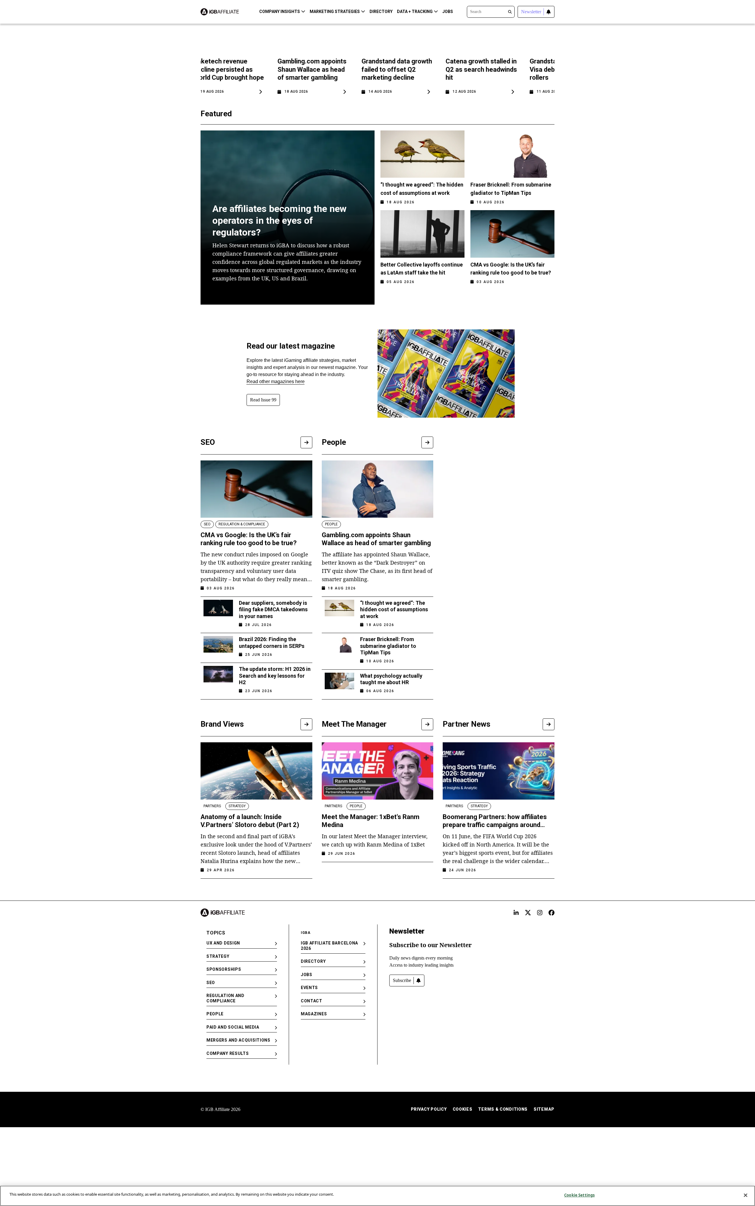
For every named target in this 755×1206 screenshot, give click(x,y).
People (215, 1013)
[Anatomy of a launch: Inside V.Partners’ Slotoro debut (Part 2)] (256, 771)
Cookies (462, 1109)
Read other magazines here (276, 381)
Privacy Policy (429, 1109)
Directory (381, 11)
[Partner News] (548, 724)
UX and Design (223, 943)
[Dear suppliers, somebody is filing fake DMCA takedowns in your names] (218, 612)
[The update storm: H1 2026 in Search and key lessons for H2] (218, 678)
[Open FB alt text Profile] (551, 913)
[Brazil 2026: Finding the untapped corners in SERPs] (218, 645)
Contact (311, 1001)
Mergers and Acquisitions (238, 1040)
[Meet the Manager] (427, 724)
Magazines (314, 1013)
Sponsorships (223, 969)
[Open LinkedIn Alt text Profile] (516, 913)
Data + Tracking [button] (415, 11)
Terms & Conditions (503, 1109)
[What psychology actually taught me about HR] (339, 681)
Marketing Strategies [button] (335, 11)
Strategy (217, 956)
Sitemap (544, 1109)
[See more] (306, 442)
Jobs (447, 11)
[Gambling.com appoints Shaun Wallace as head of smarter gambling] (378, 489)
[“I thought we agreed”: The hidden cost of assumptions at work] (339, 612)
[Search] (491, 11)
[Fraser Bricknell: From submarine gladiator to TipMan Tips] (339, 648)
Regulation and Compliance (225, 998)
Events (309, 987)
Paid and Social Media (232, 1027)
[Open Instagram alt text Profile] (540, 913)
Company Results (227, 1053)
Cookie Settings (579, 1195)
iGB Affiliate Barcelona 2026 (329, 946)
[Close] (745, 1195)
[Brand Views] (306, 724)
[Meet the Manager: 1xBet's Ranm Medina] (378, 771)
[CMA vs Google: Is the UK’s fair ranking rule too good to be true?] (256, 489)
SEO (210, 982)
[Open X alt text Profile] (528, 913)
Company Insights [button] (279, 11)
